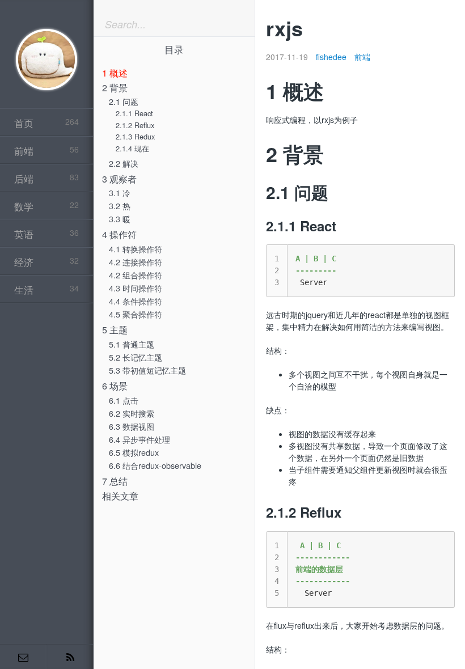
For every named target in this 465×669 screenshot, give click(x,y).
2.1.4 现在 (132, 148)
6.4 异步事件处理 (139, 439)
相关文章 (120, 495)
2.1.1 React (134, 113)
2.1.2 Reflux (135, 125)
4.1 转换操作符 (135, 249)
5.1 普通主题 (131, 344)
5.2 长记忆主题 (135, 357)
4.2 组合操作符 (135, 275)
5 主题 (115, 329)
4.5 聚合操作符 (135, 314)
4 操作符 (119, 234)
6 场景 (115, 385)
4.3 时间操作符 (135, 288)
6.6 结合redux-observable (155, 465)
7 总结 (115, 481)
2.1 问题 (123, 101)
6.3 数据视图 (131, 426)
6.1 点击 (123, 400)
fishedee (331, 56)
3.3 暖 (119, 219)
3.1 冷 (119, 192)
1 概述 (115, 72)
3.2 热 (119, 205)
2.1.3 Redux (135, 136)
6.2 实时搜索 (131, 413)
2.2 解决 (123, 163)
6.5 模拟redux (134, 452)
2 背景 (115, 87)
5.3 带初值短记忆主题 (147, 370)
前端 (362, 56)
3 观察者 (119, 178)
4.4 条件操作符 (135, 301)
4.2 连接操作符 (135, 262)
